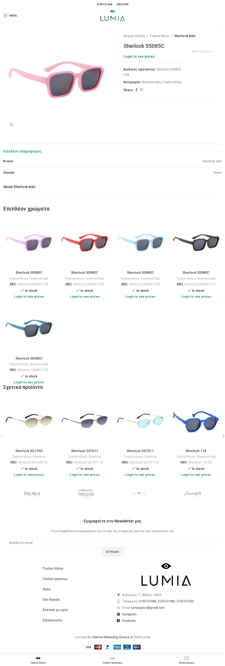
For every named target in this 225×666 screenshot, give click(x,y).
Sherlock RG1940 (29, 451)
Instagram (129, 614)
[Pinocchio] (86, 494)
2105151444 (104, 4)
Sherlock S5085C (29, 273)
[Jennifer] (193, 494)
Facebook (129, 620)
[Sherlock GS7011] (85, 421)
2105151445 (166, 601)
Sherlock (39, 456)
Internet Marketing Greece (110, 637)
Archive (122, 4)
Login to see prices (139, 57)
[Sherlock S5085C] (29, 243)
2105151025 (185, 601)
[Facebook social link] (136, 90)
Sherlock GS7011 (84, 451)
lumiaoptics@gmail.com (148, 607)
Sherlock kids (184, 36)
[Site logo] (112, 15)
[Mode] (139, 494)
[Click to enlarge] (11, 124)
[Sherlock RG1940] (29, 421)
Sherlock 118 (196, 451)
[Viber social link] (142, 90)
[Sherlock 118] (196, 421)
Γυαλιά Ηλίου (159, 36)
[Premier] (32, 494)
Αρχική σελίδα (134, 36)
